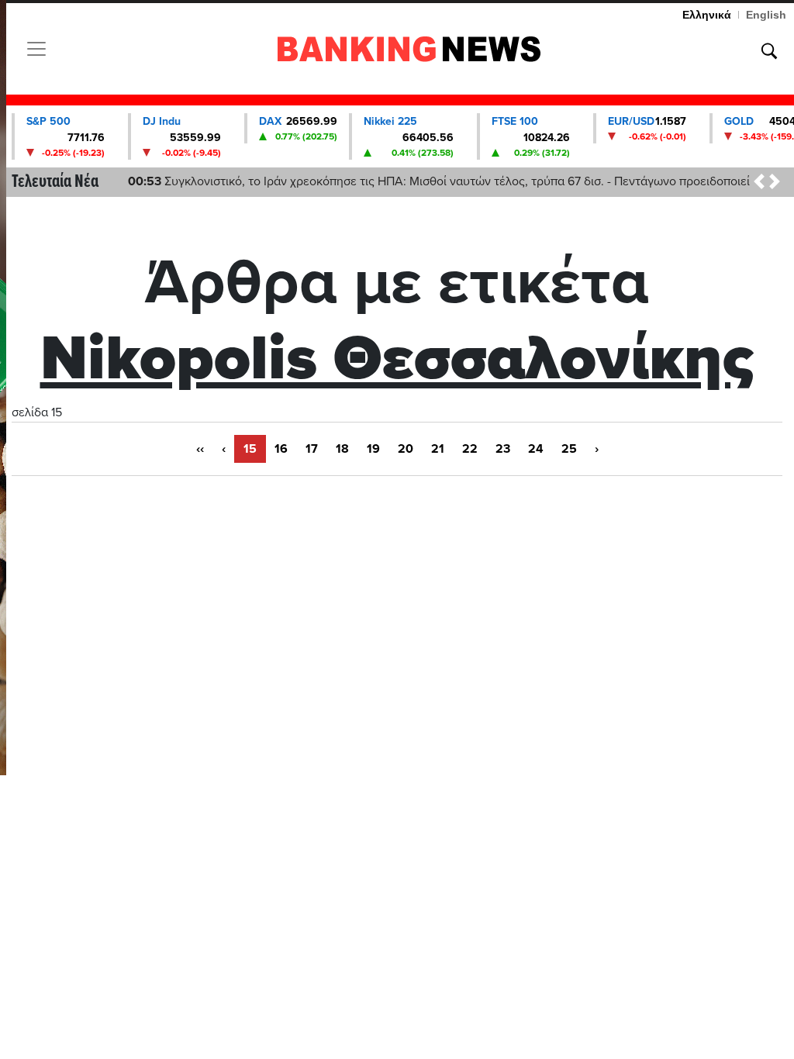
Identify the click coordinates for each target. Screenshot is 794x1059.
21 (437, 449)
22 (470, 449)
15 (250, 449)
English (766, 15)
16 (281, 449)
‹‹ (200, 449)
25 (569, 449)
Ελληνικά (706, 15)
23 (502, 449)
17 (312, 449)
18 (342, 449)
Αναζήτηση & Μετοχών (769, 51)
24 (536, 449)
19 (373, 449)
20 (405, 449)
